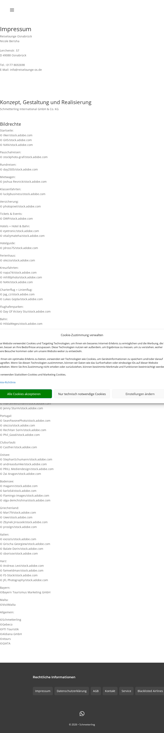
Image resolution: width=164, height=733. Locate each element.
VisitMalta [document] (9, 605)
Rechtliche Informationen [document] (54, 677)
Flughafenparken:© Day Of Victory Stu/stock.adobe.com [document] (25, 309)
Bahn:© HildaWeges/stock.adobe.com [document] (21, 321)
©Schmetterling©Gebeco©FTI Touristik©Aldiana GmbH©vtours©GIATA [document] (11, 631)
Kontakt (110, 691)
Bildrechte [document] (10, 124)
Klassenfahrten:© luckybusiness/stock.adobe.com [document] (22, 191)
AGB (96, 691)
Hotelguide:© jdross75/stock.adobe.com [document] (19, 245)
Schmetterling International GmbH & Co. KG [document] (29, 109)
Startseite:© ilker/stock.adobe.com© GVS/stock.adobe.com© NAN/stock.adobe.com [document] (16, 137)
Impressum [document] (15, 29)
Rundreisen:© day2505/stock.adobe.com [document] (19, 167)
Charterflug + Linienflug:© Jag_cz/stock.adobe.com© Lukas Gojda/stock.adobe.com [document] (21, 294)
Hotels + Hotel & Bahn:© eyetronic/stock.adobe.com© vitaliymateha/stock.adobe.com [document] (22, 231)
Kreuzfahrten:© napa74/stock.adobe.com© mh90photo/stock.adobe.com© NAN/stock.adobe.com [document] (21, 275)
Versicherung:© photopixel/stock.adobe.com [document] (20, 204)
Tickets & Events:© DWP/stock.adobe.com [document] (16, 216)
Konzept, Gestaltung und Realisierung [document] (45, 103)
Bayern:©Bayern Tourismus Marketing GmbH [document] (25, 590)
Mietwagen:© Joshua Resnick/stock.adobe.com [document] (23, 179)
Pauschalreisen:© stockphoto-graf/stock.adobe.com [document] (24, 154)
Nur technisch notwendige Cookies (82, 394)
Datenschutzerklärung (72, 691)
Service (126, 691)
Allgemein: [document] (7, 612)
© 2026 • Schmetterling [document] (82, 724)
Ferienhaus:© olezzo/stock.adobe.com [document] (17, 258)
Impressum (42, 691)
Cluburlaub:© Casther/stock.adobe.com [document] (18, 444)
